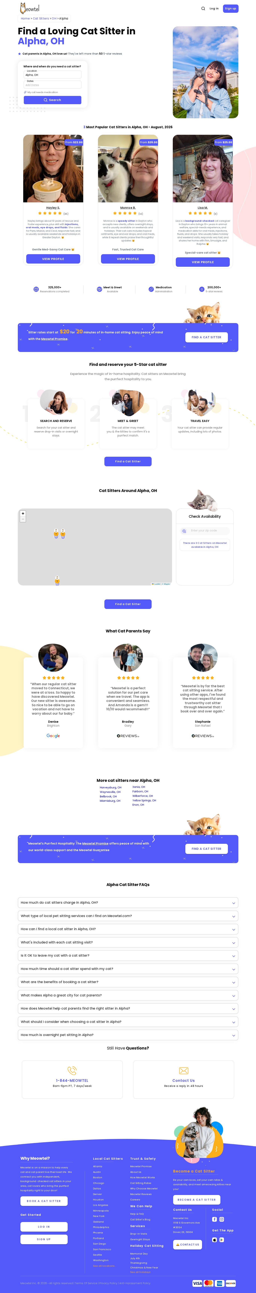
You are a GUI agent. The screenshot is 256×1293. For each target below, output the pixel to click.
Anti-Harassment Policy (134, 1283)
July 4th (135, 1258)
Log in (214, 8)
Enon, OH (138, 805)
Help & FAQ (137, 1213)
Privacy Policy (108, 1283)
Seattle (97, 1254)
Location (32, 70)
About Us (135, 1172)
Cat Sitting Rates (140, 1183)
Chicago (98, 1183)
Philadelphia (101, 1227)
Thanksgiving (138, 1262)
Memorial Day (139, 1253)
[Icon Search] (184, 530)
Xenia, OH (138, 787)
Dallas (97, 1188)
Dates (30, 81)
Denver (97, 1194)
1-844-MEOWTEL (72, 1083)
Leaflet (157, 583)
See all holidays (140, 1272)
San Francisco (102, 1249)
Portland (98, 1238)
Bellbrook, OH (108, 796)
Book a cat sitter (44, 1201)
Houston (98, 1199)
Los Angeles (100, 1205)
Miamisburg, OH (110, 801)
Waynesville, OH (110, 792)
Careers (135, 1199)
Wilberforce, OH (142, 796)
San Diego (99, 1243)
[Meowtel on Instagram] (221, 1219)
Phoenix (98, 1232)
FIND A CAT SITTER (206, 337)
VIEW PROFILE (53, 259)
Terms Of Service (86, 1283)
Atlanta (97, 1166)
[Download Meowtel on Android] (221, 1239)
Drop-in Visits (138, 1233)
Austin (97, 1172)
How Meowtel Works (142, 1177)
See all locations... (105, 1265)
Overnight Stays (140, 1239)
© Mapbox (166, 583)
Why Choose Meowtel (144, 1188)
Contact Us (183, 1083)
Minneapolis (101, 1210)
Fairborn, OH (140, 791)
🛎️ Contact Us (187, 1244)
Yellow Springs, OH (144, 800)
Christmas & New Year (144, 1267)
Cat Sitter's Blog (140, 1219)
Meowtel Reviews (141, 1194)
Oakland (98, 1221)
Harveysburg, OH (110, 787)
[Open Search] (203, 9)
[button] (57, 581)
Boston (97, 1177)
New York (98, 1216)
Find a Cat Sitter (128, 461)
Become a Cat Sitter (197, 1200)
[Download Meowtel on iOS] (214, 1239)
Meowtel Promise (54, 339)
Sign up (230, 8)
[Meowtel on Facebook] (214, 1219)
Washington (101, 1260)
